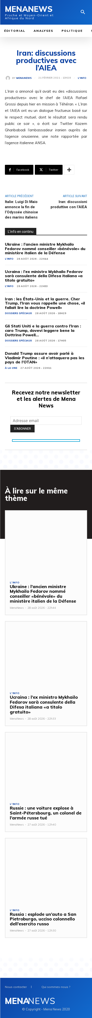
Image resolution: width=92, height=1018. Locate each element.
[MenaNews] (9, 78)
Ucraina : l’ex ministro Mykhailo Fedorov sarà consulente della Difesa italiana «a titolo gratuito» (44, 276)
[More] (69, 170)
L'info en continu (20, 232)
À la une (11, 368)
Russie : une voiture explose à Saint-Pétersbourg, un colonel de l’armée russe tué (45, 813)
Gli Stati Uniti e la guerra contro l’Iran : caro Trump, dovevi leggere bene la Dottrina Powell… (43, 330)
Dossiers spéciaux (18, 313)
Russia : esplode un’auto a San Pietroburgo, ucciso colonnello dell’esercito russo (43, 919)
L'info (82, 78)
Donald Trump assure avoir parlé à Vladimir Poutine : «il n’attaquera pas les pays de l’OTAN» (44, 357)
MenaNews (24, 78)
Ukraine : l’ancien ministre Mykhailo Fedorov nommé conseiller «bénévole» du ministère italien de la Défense (45, 248)
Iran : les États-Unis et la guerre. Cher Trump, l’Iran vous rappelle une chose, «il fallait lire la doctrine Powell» (45, 303)
